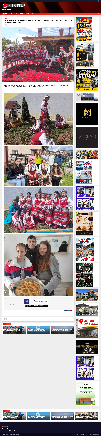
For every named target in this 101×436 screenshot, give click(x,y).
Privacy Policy (77, 434)
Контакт (32, 13)
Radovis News (6, 9)
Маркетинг (21, 13)
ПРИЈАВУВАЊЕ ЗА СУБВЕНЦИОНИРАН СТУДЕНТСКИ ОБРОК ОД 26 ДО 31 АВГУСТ (36, 330)
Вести (6, 13)
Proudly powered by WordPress (6, 434)
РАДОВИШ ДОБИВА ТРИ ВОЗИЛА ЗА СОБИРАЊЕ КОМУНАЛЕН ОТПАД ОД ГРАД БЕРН (86, 417)
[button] (98, 13)
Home (74, 434)
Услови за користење (96, 434)
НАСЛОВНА (91, 434)
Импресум (27, 13)
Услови (43, 304)
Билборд (16, 13)
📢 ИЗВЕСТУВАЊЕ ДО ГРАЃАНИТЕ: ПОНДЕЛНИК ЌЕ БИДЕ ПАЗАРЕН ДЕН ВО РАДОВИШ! (62, 330)
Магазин (11, 13)
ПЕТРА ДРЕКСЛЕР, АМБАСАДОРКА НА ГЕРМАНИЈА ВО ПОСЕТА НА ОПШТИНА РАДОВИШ (11, 330)
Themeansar (17, 434)
